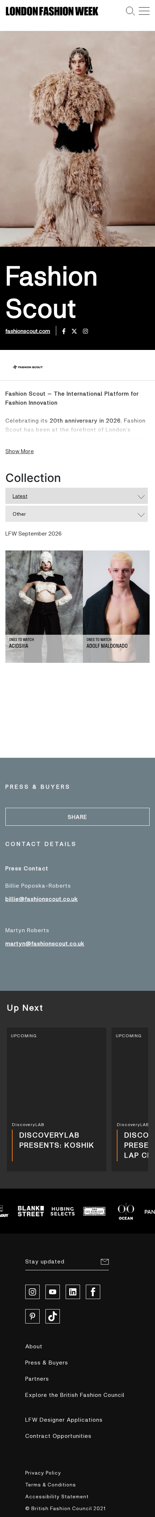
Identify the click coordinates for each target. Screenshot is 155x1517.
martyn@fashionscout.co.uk (44, 943)
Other (19, 514)
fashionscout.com (27, 330)
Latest (20, 496)
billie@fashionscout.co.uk (41, 898)
